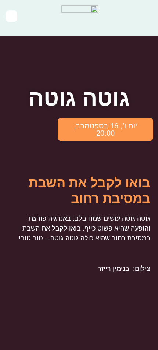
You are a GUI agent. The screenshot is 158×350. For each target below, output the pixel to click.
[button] (147, 18)
